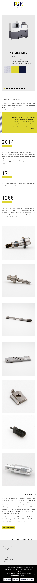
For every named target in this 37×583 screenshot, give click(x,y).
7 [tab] (19, 88)
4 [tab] (12, 88)
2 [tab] (7, 88)
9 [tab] (24, 88)
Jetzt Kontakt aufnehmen (8, 527)
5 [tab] (14, 88)
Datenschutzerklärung (27, 579)
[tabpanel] (18, 53)
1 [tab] (4, 88)
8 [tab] (22, 88)
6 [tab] (17, 88)
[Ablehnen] (35, 574)
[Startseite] (18, 5)
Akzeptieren (7, 579)
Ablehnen (15, 579)
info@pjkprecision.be (6, 562)
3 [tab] (9, 88)
